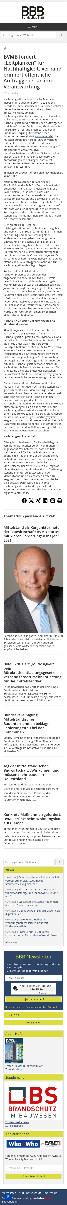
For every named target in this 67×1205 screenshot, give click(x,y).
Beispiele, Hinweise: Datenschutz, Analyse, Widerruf (31, 1007)
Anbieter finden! (35, 1176)
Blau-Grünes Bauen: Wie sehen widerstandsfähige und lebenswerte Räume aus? (31, 893)
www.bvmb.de (43, 136)
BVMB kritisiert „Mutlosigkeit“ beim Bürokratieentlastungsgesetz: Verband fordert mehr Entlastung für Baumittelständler (32, 672)
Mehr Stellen (33, 1022)
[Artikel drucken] (59, 500)
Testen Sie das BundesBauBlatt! (24, 1066)
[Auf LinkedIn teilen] (45, 502)
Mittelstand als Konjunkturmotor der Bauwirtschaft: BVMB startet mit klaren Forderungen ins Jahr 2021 (32, 534)
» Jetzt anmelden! (33, 999)
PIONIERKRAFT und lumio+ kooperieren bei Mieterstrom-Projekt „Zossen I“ (33, 933)
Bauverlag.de (10, 1201)
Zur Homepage (14, 1125)
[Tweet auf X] (31, 502)
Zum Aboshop (13, 1069)
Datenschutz (33, 1193)
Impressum (50, 1193)
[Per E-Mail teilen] (52, 500)
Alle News (11, 942)
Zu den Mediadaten (17, 1122)
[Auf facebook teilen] (24, 502)
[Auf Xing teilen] (38, 502)
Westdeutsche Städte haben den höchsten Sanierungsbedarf (31, 903)
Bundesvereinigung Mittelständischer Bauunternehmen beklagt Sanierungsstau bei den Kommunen (26, 723)
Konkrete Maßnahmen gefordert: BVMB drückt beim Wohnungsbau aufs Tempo (32, 818)
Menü (35, 27)
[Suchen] (61, 35)
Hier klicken (37, 989)
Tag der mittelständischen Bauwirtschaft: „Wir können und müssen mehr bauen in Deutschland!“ (31, 772)
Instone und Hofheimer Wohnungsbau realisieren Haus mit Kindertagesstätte (26, 923)
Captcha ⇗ (47, 993)
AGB (21, 1193)
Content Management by (17, 1198)
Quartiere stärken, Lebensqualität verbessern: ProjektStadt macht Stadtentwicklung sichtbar (32, 881)
